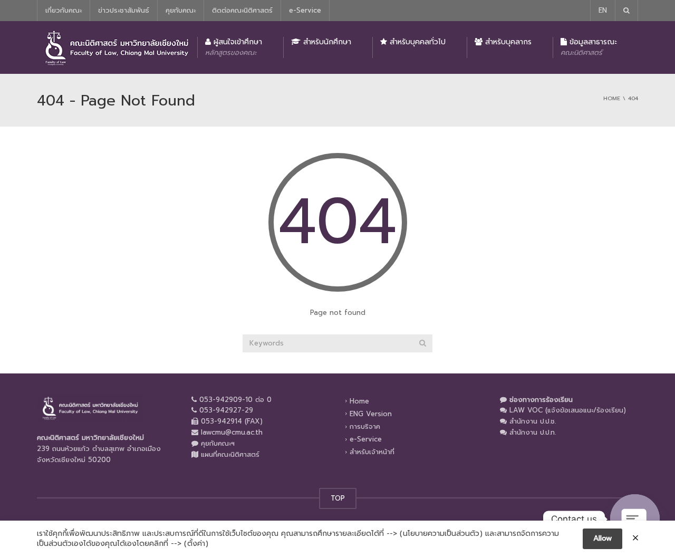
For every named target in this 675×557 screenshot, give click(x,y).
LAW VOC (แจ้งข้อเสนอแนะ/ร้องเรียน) (567, 410)
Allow (602, 538)
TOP (338, 498)
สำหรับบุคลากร (507, 41)
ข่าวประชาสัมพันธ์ (123, 10)
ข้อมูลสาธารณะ (589, 46)
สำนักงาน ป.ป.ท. (532, 432)
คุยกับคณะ (181, 10)
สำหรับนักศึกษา (326, 41)
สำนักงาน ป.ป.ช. (532, 421)
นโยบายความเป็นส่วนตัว (441, 534)
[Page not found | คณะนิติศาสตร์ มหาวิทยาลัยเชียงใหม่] (116, 47)
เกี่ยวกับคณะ (63, 10)
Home (359, 401)
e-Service (305, 10)
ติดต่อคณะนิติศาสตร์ (242, 10)
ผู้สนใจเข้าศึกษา (233, 46)
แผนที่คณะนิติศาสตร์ (230, 454)
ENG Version (371, 414)
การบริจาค (365, 426)
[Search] (422, 343)
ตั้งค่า (196, 544)
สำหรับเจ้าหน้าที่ (372, 452)
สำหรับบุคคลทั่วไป (416, 41)
